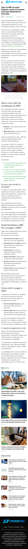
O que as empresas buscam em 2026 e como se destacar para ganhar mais (13, 448)
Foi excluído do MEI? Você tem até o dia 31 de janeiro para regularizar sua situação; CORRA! (15, 165)
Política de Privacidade (13, 527)
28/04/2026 (11, 501)
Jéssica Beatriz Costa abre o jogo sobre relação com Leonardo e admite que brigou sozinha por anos (17, 479)
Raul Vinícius (9, 17)
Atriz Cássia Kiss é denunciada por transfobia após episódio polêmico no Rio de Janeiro (17, 497)
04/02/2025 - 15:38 (20, 17)
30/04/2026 (4, 397)
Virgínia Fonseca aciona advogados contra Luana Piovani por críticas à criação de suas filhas (17, 488)
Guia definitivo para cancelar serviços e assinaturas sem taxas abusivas (17, 469)
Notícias (4, 388)
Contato (22, 527)
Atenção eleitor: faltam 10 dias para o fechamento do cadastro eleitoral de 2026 (17, 505)
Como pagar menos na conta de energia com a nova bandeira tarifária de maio (14, 421)
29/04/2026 (11, 464)
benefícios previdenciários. (16, 46)
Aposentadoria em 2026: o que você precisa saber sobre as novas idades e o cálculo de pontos (13, 393)
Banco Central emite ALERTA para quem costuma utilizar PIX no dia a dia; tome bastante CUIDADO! (15, 178)
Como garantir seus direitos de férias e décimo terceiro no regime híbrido (18, 461)
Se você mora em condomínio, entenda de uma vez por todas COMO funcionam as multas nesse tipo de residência (15, 172)
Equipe (5, 527)
